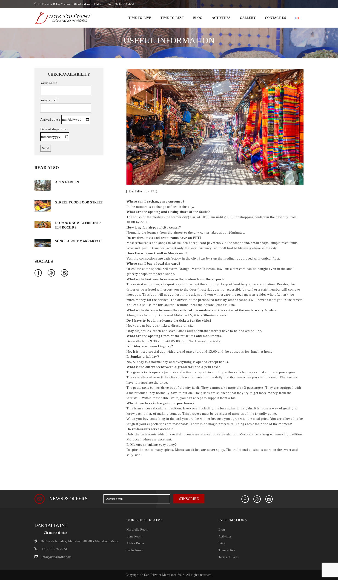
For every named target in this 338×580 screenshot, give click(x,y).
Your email (48, 100)
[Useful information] (215, 126)
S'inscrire (189, 499)
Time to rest (172, 18)
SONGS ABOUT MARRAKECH (78, 241)
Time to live (139, 18)
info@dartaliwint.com (57, 557)
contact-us (275, 18)
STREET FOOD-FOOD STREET (79, 202)
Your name (48, 83)
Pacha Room (134, 550)
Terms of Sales (228, 557)
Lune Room (134, 536)
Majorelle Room (137, 529)
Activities (221, 18)
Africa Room (135, 543)
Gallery (248, 18)
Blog (198, 18)
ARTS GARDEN (67, 182)
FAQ (154, 191)
